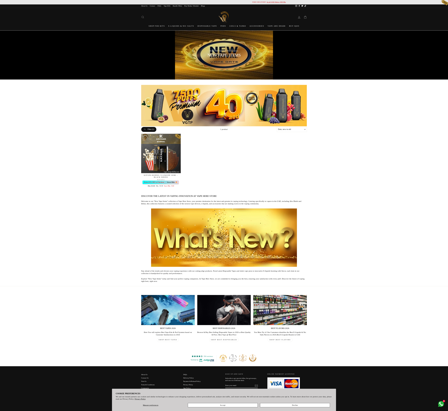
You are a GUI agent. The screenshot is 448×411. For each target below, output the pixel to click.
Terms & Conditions (148, 385)
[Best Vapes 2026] (168, 310)
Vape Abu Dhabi (277, 26)
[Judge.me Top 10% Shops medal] (252, 358)
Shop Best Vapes (168, 340)
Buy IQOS (294, 26)
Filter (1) (150, 129)
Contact (152, 6)
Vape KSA (167, 6)
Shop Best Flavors (280, 340)
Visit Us (143, 381)
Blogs (203, 6)
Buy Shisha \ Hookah (191, 6)
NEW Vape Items (220, 51)
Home (212, 51)
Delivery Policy (188, 378)
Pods (223, 26)
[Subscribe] (256, 385)
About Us (144, 6)
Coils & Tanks (237, 26)
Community (145, 388)
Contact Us (145, 378)
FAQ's (159, 6)
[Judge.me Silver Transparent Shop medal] (233, 358)
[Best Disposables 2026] (224, 310)
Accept (222, 405)
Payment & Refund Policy (192, 381)
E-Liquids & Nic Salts (181, 26)
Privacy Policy (140, 399)
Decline (295, 405)
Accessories (257, 26)
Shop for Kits (157, 26)
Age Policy (187, 388)
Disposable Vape (207, 26)
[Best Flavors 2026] (280, 310)
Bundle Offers (177, 6)
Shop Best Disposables (224, 340)
